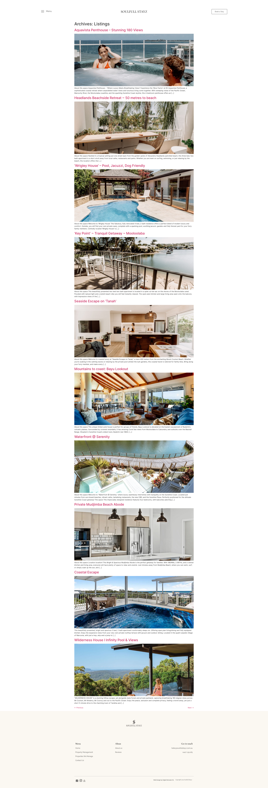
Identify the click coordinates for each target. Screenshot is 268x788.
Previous (78, 708)
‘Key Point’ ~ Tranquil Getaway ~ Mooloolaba (109, 233)
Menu (49, 11)
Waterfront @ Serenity (92, 437)
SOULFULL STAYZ (134, 12)
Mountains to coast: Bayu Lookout (101, 369)
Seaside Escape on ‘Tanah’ (95, 301)
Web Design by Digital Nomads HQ (163, 780)
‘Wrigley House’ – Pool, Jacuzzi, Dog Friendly (109, 166)
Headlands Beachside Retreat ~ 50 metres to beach (115, 98)
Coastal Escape (86, 572)
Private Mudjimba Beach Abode (99, 504)
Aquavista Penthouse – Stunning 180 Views (108, 30)
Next (191, 708)
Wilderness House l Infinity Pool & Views (106, 640)
